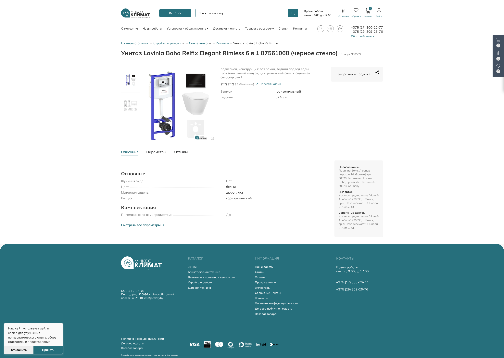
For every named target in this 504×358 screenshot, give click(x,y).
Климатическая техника (204, 272)
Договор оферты (132, 343)
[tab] (131, 152)
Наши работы (264, 267)
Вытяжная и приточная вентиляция (211, 277)
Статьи (259, 272)
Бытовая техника (199, 287)
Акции (192, 267)
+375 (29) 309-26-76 (367, 31)
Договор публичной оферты (273, 308)
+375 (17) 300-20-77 (367, 27)
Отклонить (19, 350)
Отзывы (260, 277)
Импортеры (262, 287)
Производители (265, 282)
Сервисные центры (268, 293)
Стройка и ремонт (200, 282)
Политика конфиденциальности (276, 303)
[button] (368, 13)
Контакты (261, 298)
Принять (48, 350)
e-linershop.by (171, 355)
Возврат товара (266, 314)
